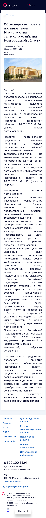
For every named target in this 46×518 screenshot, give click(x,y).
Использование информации (28, 453)
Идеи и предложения (27, 446)
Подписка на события (27, 438)
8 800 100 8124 (15, 463)
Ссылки (7, 423)
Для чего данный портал (29, 420)
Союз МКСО (9, 436)
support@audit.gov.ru (17, 486)
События (10, 15)
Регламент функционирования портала (30, 429)
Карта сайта (9, 441)
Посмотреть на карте (13, 481)
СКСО (6, 432)
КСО (5, 427)
